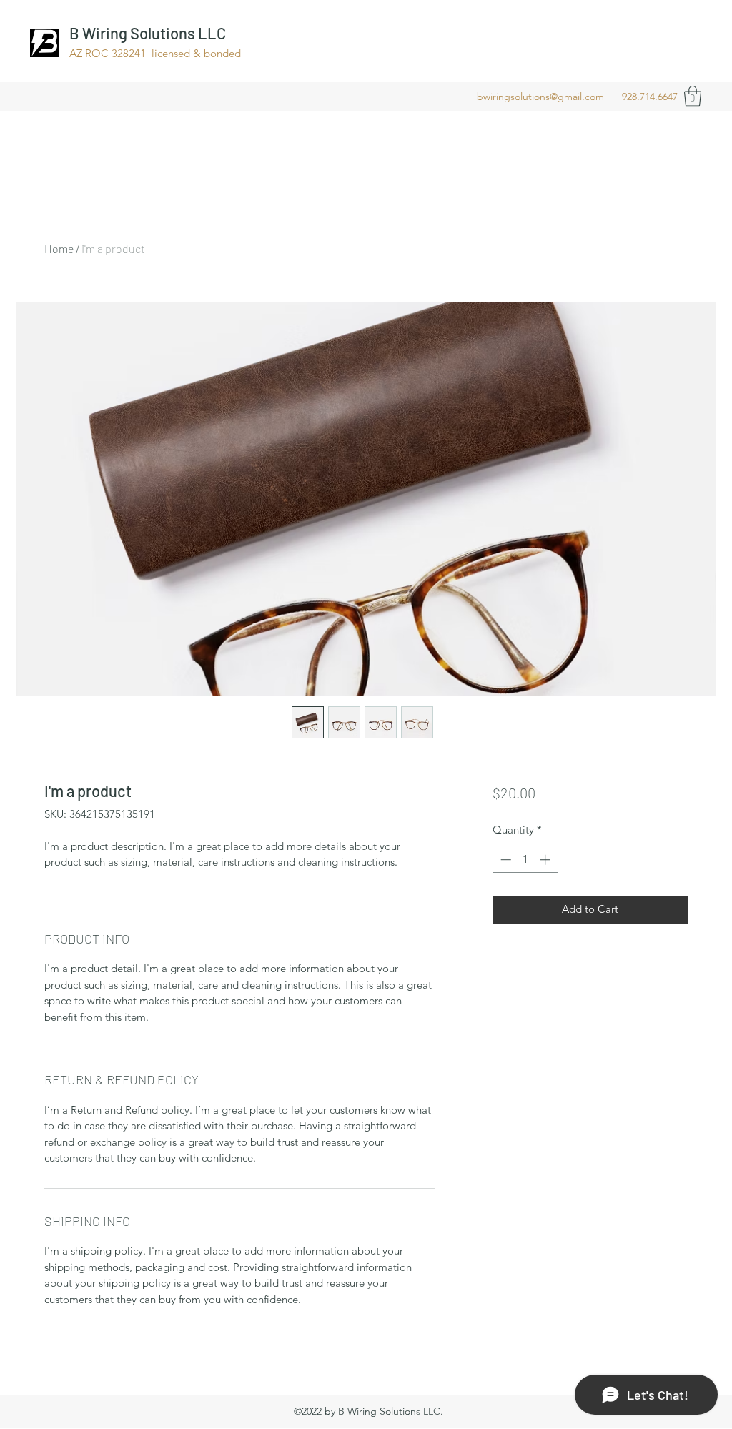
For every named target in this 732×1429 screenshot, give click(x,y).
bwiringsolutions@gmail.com (540, 96)
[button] (692, 96)
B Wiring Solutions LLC (147, 33)
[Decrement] (504, 859)
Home (59, 248)
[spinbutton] (525, 859)
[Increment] (546, 859)
